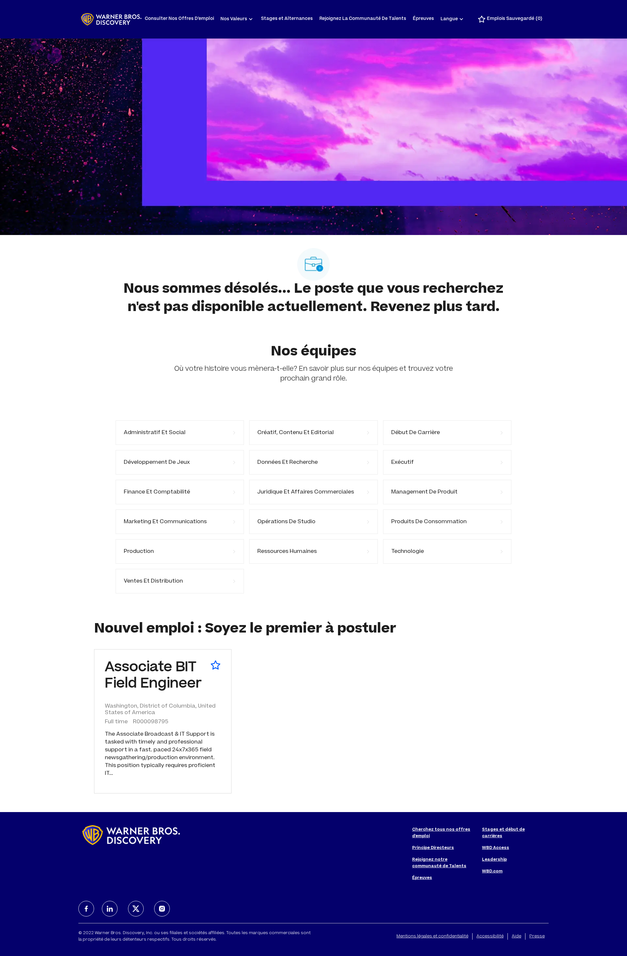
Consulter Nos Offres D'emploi (179, 19)
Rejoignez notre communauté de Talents (439, 863)
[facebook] (86, 909)
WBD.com (492, 871)
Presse (537, 936)
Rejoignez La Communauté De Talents (362, 19)
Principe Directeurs (433, 848)
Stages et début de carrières (503, 833)
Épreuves (423, 19)
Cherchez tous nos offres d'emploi (441, 833)
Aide (516, 936)
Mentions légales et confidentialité (432, 936)
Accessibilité (490, 936)
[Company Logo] (111, 19)
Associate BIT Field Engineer (153, 676)
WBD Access (495, 848)
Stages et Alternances (287, 19)
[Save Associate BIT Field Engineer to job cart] (215, 665)
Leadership (494, 860)
